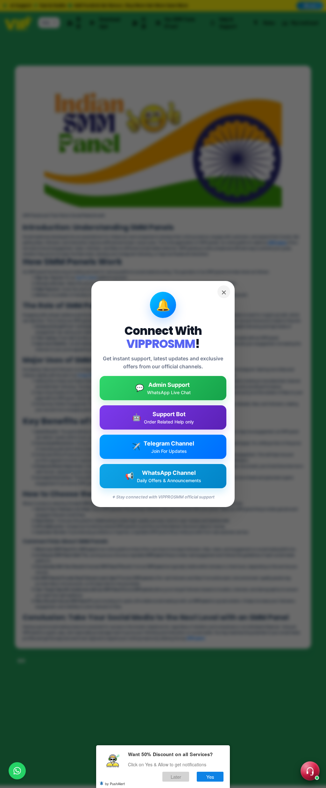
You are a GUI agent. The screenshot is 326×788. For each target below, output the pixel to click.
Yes (210, 776)
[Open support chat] (310, 772)
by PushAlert (115, 783)
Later (176, 776)
